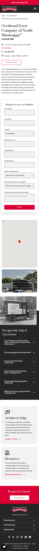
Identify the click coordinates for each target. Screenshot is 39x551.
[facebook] (9, 537)
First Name (8, 108)
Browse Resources (13, 474)
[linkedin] (21, 537)
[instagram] (17, 537)
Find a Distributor (19, 2)
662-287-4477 (9, 52)
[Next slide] (33, 281)
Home (3, 15)
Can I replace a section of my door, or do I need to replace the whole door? (17, 342)
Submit (19, 207)
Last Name (7, 119)
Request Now (19, 497)
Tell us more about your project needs (16, 192)
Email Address (9, 150)
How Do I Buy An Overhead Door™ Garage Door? (15, 372)
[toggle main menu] (35, 8)
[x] (13, 537)
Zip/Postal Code (9, 140)
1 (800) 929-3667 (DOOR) (19, 515)
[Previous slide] (6, 281)
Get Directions (6, 48)
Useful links (9, 529)
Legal (33, 543)
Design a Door (11, 62)
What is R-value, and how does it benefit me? (17, 392)
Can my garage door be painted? (17, 352)
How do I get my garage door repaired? (16, 382)
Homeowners (9, 520)
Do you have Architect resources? (13, 362)
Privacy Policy (17, 546)
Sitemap (25, 546)
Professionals (9, 525)
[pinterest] (26, 537)
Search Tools (11, 439)
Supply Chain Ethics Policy (20, 548)
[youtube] (30, 537)
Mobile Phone (8, 161)
